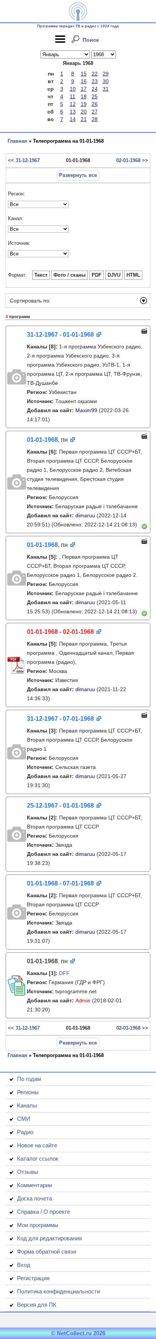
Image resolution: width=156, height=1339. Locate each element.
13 (73, 112)
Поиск (91, 40)
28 (95, 119)
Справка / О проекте (43, 1211)
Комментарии (34, 1185)
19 (84, 104)
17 (84, 89)
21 (84, 119)
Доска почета (34, 1198)
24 (95, 89)
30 (106, 81)
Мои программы (37, 1225)
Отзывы (27, 1172)
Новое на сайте (37, 1145)
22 (95, 74)
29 (106, 74)
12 (73, 104)
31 (106, 89)
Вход (23, 1265)
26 (95, 104)
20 (84, 112)
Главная (17, 141)
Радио (25, 1132)
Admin (82, 1000)
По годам (29, 1079)
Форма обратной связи (46, 1251)
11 (72, 96)
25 (95, 96)
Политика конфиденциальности (58, 1291)
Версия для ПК (36, 1304)
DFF (64, 973)
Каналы (27, 1105)
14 (73, 119)
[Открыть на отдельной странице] (98, 335)
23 (95, 81)
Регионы (28, 1092)
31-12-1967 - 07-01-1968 (60, 718)
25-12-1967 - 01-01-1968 (60, 805)
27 (95, 112)
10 (73, 89)
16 (84, 81)
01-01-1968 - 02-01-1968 (60, 632)
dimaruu (85, 515)
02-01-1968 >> (132, 160)
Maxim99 (86, 410)
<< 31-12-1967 (24, 160)
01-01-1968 (42, 439)
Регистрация (33, 1278)
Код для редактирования (49, 1238)
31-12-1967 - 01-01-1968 (60, 334)
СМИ (23, 1118)
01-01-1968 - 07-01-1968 (60, 883)
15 (84, 74)
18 (84, 96)
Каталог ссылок (37, 1158)
